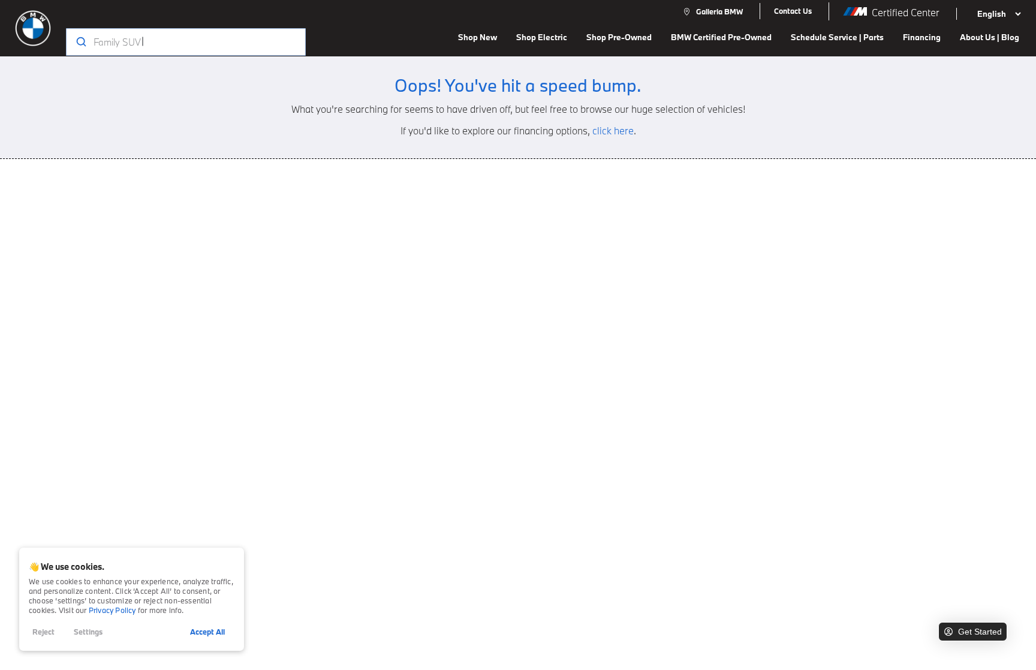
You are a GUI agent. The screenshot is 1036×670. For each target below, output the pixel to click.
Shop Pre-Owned (619, 37)
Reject (43, 631)
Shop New (477, 37)
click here (613, 130)
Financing (922, 37)
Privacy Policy (112, 610)
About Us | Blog (989, 37)
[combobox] (174, 42)
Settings (88, 631)
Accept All (207, 631)
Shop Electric (541, 37)
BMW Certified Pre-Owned (721, 37)
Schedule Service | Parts (837, 37)
